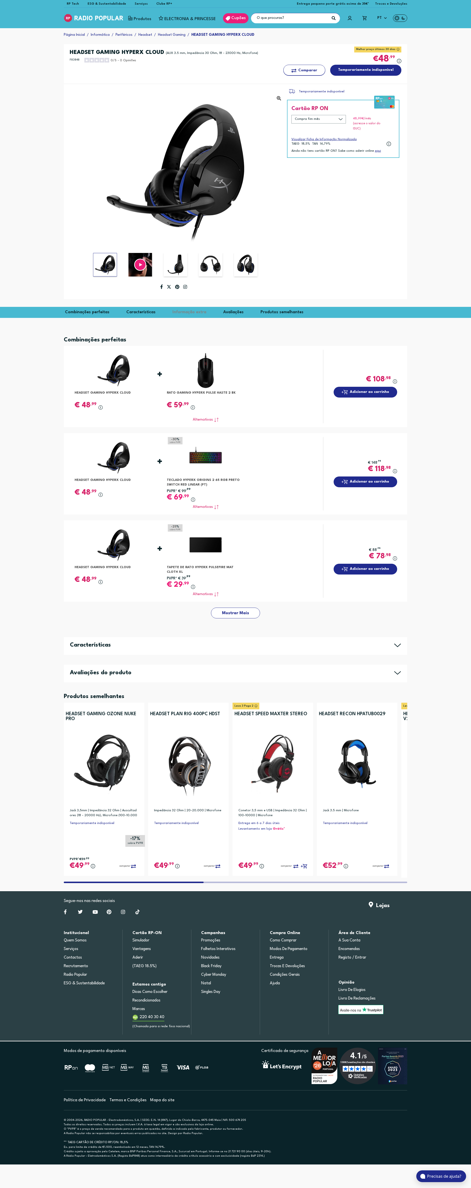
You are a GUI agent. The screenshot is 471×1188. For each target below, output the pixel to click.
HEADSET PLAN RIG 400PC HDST (185, 714)
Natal (206, 983)
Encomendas (349, 949)
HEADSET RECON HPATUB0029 (352, 714)
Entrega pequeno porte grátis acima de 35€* (333, 3)
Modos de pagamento (288, 949)
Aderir (137, 958)
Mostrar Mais (235, 613)
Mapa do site (162, 1100)
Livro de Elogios (352, 990)
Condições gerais (285, 975)
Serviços (141, 3)
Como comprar (283, 940)
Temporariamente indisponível (321, 91)
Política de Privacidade (85, 1100)
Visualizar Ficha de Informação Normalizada (324, 139)
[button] (140, 265)
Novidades (210, 958)
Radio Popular (75, 975)
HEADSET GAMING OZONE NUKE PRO (101, 716)
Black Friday (211, 966)
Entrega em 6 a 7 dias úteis (259, 823)
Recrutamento (76, 966)
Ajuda (275, 983)
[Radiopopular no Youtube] (95, 913)
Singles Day (210, 992)
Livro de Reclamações (357, 998)
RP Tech (73, 3)
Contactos (73, 958)
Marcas (138, 1009)
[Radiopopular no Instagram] (123, 913)
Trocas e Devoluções (391, 3)
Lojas (381, 905)
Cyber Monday (213, 975)
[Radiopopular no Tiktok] (137, 913)
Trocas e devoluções (287, 966)
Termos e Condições (127, 1100)
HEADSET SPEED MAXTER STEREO (271, 714)
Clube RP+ (164, 3)
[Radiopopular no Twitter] (80, 913)
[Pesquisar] (334, 18)
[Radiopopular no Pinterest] (109, 913)
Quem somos (75, 940)
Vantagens (141, 949)
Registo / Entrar (352, 958)
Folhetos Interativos (218, 949)
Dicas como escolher (150, 992)
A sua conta (349, 940)
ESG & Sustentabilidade (107, 3)
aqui (378, 150)
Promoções (210, 940)
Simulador (140, 940)
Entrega (277, 958)
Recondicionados (146, 1000)
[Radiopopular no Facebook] (65, 913)
